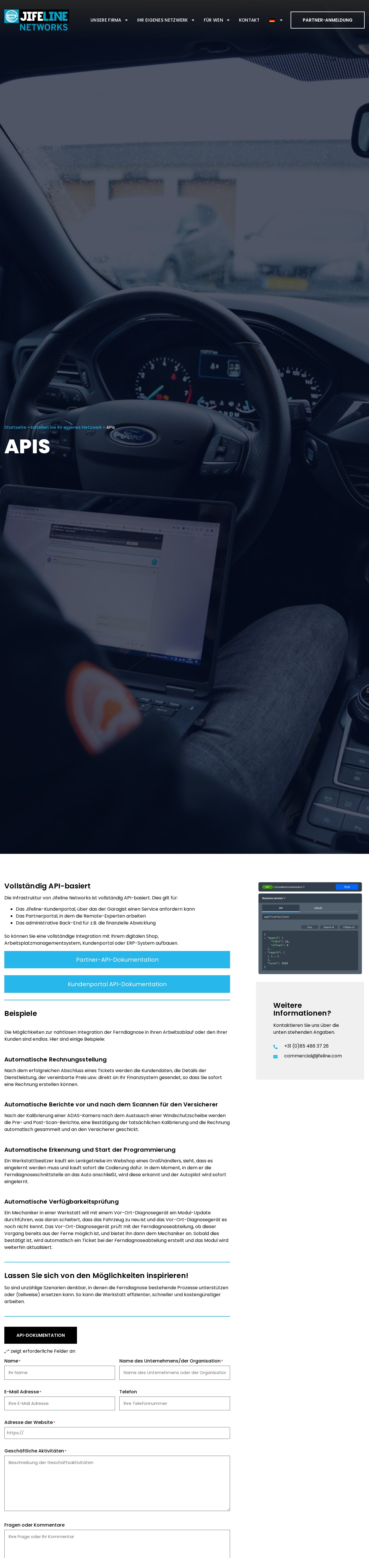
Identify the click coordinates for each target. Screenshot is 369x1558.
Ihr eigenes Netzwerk (162, 20)
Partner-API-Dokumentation (117, 960)
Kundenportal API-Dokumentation (117, 984)
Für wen (213, 20)
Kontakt (249, 20)
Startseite (15, 427)
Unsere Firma (106, 20)
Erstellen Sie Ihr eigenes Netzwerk (66, 427)
